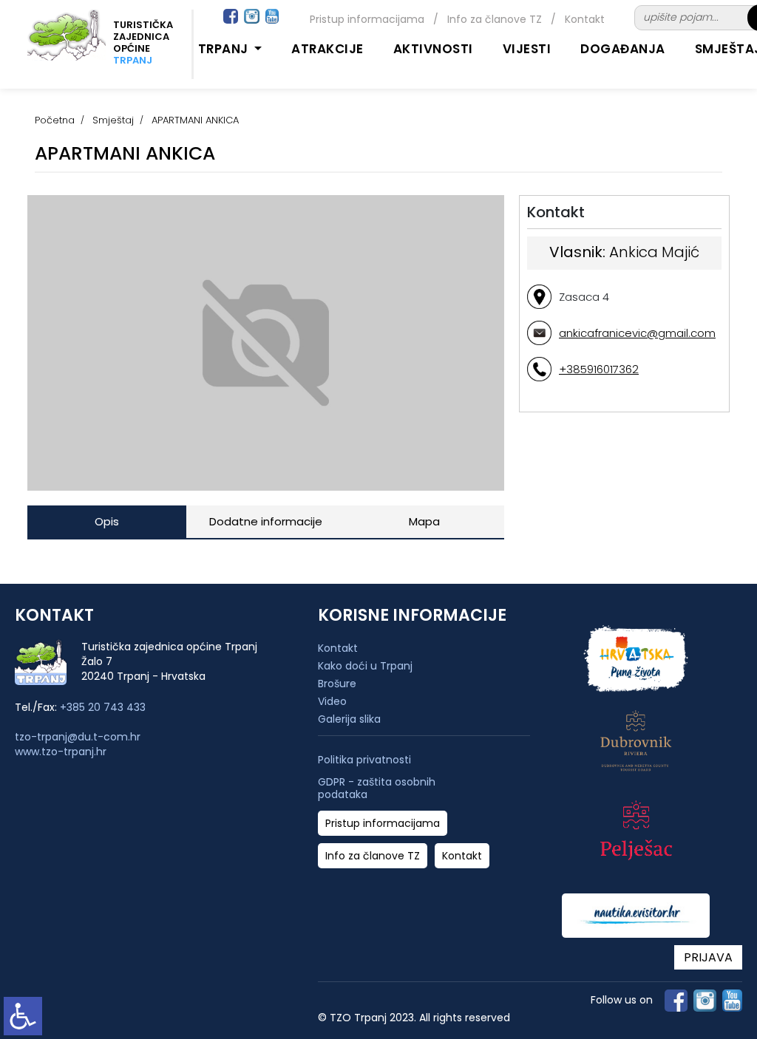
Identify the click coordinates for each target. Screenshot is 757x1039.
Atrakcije (327, 49)
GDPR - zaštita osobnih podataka (376, 788)
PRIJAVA (708, 957)
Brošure (337, 683)
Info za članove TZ (494, 19)
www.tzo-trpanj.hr (60, 751)
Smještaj (113, 120)
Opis (107, 521)
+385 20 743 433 (103, 707)
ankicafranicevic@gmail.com (637, 333)
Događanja (622, 49)
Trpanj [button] (225, 49)
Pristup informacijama (367, 19)
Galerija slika (349, 719)
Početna (55, 120)
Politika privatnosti (364, 760)
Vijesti (527, 49)
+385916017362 (599, 369)
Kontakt (585, 19)
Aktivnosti (433, 49)
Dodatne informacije (265, 521)
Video (332, 701)
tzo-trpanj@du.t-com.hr (77, 736)
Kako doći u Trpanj (365, 665)
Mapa (424, 521)
